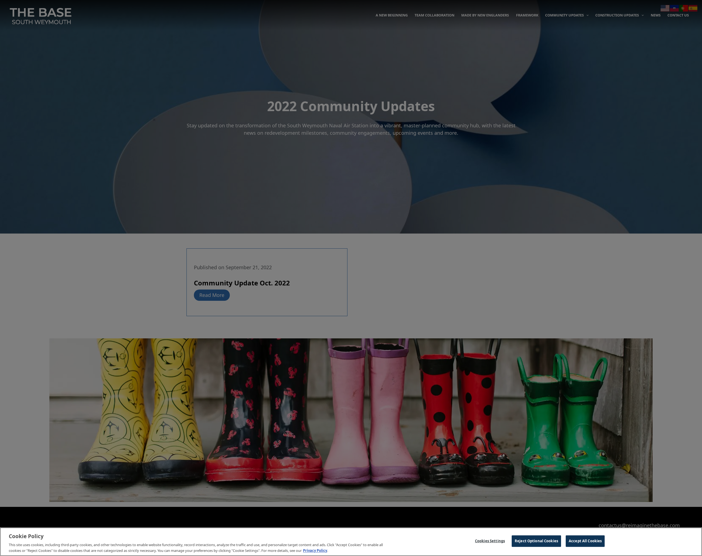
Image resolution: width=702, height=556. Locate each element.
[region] (351, 541)
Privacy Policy (315, 550)
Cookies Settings (490, 540)
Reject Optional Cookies (536, 540)
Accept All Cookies (585, 540)
